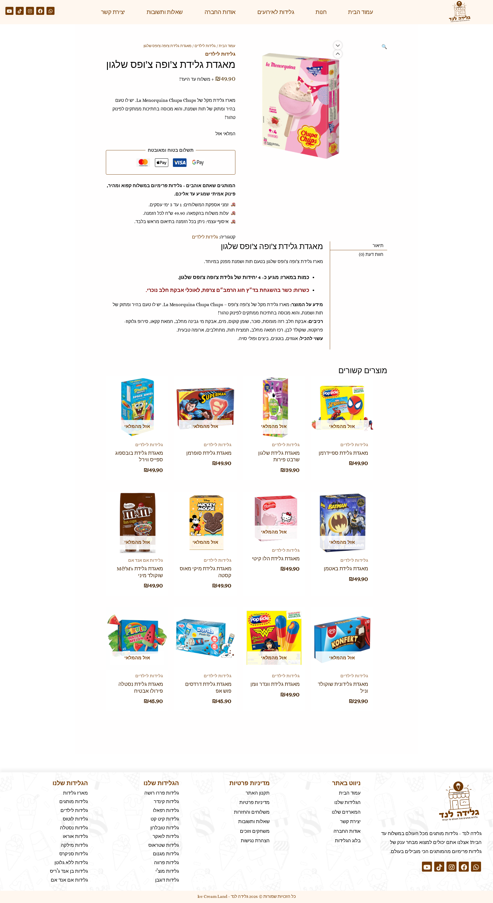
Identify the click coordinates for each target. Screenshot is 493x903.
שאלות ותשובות (165, 12)
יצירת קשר (113, 12)
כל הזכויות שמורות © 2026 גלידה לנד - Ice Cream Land (246, 896)
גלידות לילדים (205, 46)
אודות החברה (220, 12)
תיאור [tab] (378, 245)
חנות (321, 12)
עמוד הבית (360, 12)
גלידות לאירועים (275, 12)
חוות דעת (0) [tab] (371, 254)
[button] (384, 46)
